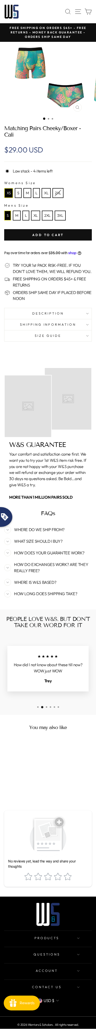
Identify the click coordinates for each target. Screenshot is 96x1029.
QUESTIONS (46, 954)
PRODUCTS (46, 938)
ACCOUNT (47, 971)
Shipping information (48, 324)
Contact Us (47, 987)
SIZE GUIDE (48, 336)
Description (48, 313)
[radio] (8, 193)
